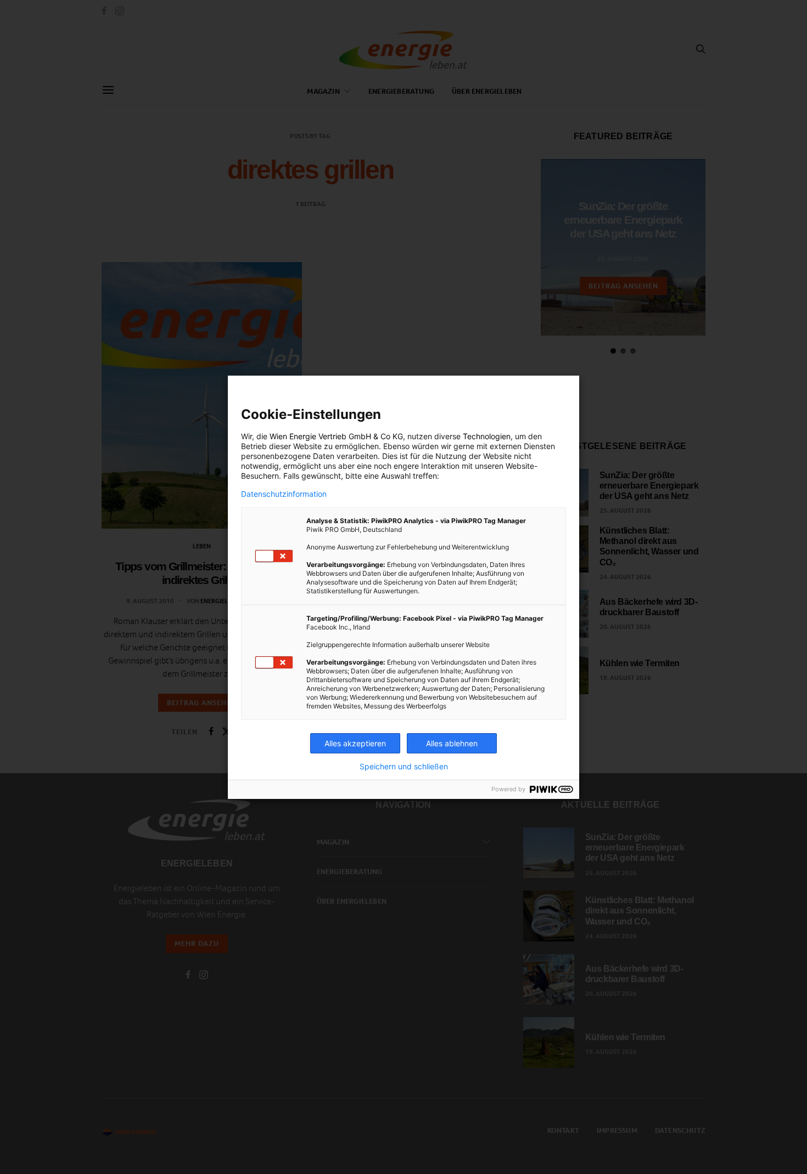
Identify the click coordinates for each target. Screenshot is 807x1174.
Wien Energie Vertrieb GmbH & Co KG (336, 436)
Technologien (487, 436)
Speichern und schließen (404, 766)
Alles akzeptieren (355, 743)
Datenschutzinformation (284, 494)
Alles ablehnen (452, 743)
